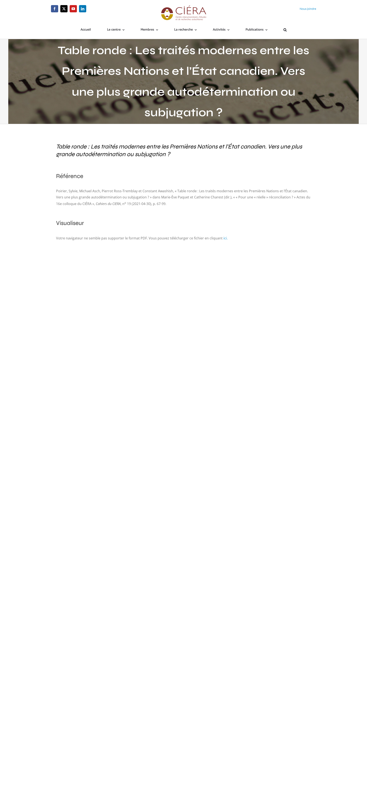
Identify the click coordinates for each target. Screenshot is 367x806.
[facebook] (54, 8)
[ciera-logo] (184, 6)
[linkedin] (82, 8)
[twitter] (64, 8)
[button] (285, 30)
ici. (225, 238)
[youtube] (73, 8)
